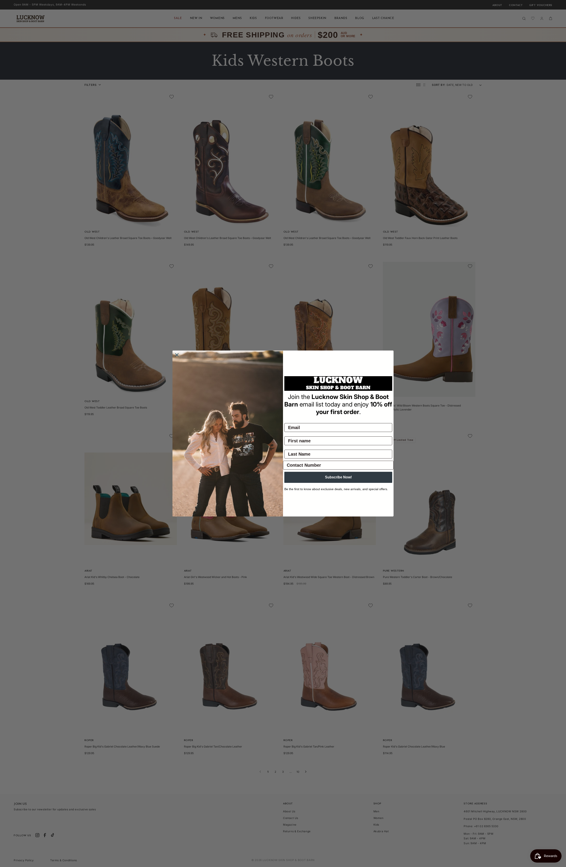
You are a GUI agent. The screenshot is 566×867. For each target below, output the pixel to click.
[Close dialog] (176, 354)
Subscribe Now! (338, 477)
